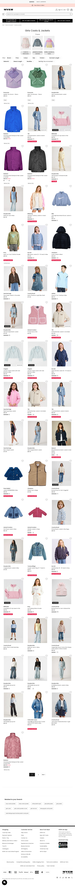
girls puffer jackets (49, 803)
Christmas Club (44, 849)
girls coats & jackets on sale (20, 808)
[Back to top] (71, 883)
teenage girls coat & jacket (46, 808)
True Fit (4, 846)
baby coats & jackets (23, 803)
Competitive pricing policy (23, 862)
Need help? (4, 882)
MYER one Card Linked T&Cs (27, 866)
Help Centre (24, 832)
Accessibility (24, 857)
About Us (42, 840)
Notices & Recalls (25, 854)
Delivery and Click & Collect (9, 840)
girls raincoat (34, 808)
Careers (42, 838)
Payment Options (7, 835)
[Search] (71, 14)
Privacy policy (40, 866)
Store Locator (24, 840)
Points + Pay (5, 838)
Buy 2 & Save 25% (32, 141)
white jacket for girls (36, 803)
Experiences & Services (27, 843)
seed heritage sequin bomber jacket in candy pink (17, 813)
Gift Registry (24, 849)
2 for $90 (54, 181)
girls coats (8, 808)
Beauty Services (25, 846)
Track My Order (6, 832)
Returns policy (10, 862)
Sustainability (43, 846)
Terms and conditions (52, 862)
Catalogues (5, 849)
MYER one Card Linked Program (10, 851)
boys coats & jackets (10, 803)
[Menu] (3, 14)
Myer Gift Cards (44, 835)
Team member (51, 866)
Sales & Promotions (26, 851)
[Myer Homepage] (8, 10)
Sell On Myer (43, 851)
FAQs (22, 835)
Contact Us (24, 838)
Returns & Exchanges (8, 843)
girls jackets (59, 803)
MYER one (42, 832)
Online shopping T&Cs (38, 862)
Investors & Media (45, 843)
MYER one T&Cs (64, 862)
